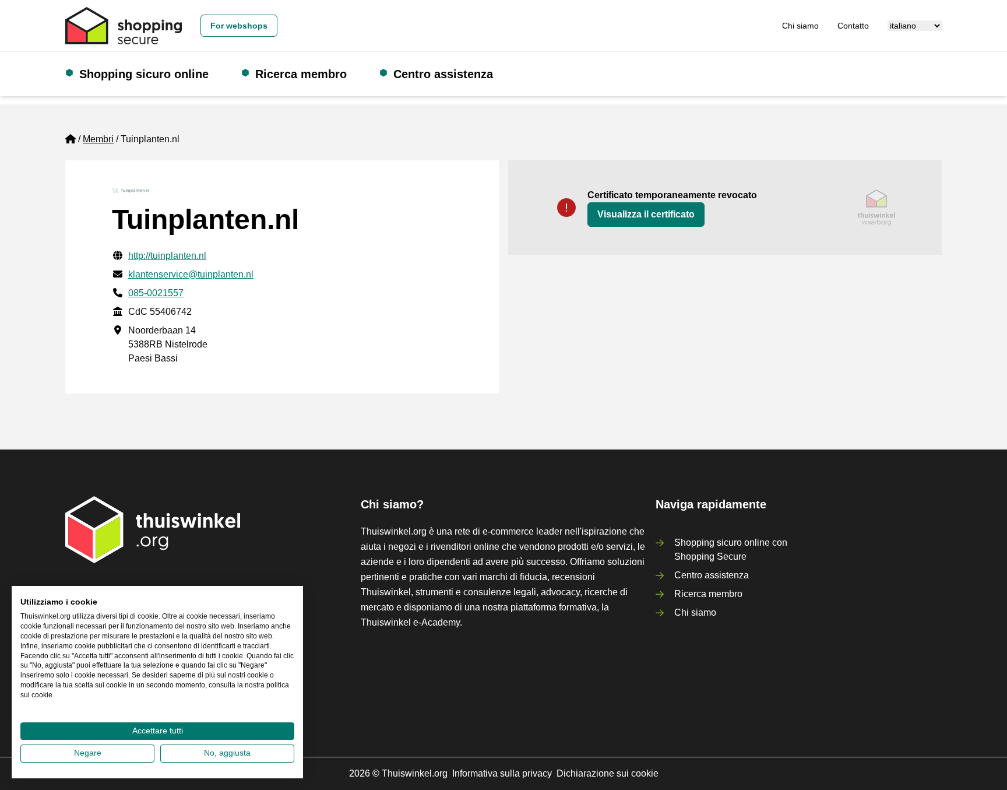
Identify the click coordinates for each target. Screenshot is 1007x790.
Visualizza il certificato (646, 214)
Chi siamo (800, 25)
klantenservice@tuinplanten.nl (190, 274)
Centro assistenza (443, 74)
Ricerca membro (301, 74)
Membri (98, 139)
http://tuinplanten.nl (167, 256)
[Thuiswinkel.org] (123, 25)
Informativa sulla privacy (502, 773)
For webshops (238, 25)
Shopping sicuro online (144, 74)
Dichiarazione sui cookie (608, 773)
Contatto (853, 25)
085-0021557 (156, 293)
